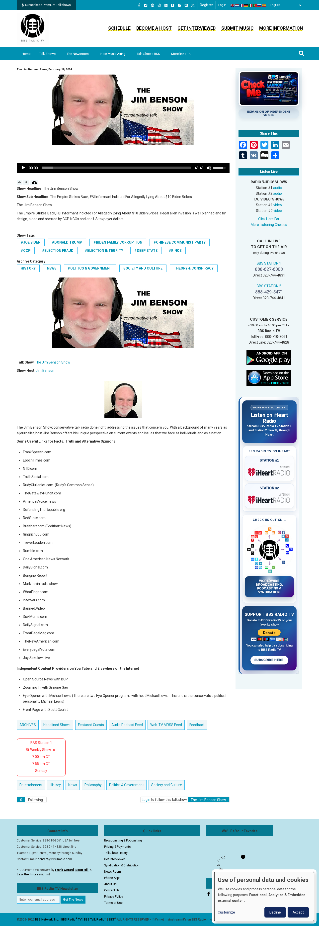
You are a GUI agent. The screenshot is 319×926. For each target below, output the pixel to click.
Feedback (197, 725)
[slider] (116, 168)
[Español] (264, 5)
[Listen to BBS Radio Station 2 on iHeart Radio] (269, 498)
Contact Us (112, 890)
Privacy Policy (113, 896)
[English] (233, 5)
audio (277, 188)
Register (206, 5)
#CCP (26, 251)
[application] (123, 168)
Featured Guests (91, 725)
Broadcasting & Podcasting (123, 840)
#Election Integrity (104, 251)
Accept (298, 912)
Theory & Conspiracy (194, 268)
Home (26, 54)
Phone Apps (112, 878)
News (52, 268)
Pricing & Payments (117, 846)
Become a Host (154, 28)
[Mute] (209, 167)
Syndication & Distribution (121, 865)
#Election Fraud (58, 251)
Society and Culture (142, 268)
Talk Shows (47, 54)
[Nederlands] (237, 5)
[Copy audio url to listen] (26, 182)
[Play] (23, 167)
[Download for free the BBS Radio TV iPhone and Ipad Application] (268, 377)
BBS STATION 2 (269, 286)
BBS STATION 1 (269, 263)
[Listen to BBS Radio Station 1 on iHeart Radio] (269, 471)
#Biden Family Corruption (117, 242)
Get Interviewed (196, 28)
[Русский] (259, 5)
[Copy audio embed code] (19, 182)
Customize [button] (226, 912)
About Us (110, 884)
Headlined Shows (57, 725)
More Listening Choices (269, 225)
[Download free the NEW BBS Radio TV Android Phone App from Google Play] (268, 357)
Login (146, 800)
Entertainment (30, 785)
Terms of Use (113, 903)
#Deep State (146, 251)
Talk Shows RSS (148, 54)
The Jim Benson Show (52, 362)
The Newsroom (78, 54)
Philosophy (93, 785)
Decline (275, 912)
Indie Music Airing (113, 54)
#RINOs (175, 251)
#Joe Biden (31, 242)
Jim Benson (45, 370)
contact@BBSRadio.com (55, 859)
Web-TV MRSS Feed (166, 725)
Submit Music (237, 28)
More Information (281, 28)
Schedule (119, 28)
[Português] (255, 5)
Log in (222, 5)
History (28, 268)
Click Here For (268, 219)
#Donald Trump (67, 242)
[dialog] (264, 896)
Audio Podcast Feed (127, 725)
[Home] (33, 28)
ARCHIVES (27, 725)
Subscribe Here (269, 660)
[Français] (241, 5)
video (277, 205)
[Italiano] (250, 5)
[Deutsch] (246, 5)
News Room (112, 871)
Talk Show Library (116, 853)
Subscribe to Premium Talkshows (48, 5)
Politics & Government (90, 268)
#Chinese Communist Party (180, 242)
